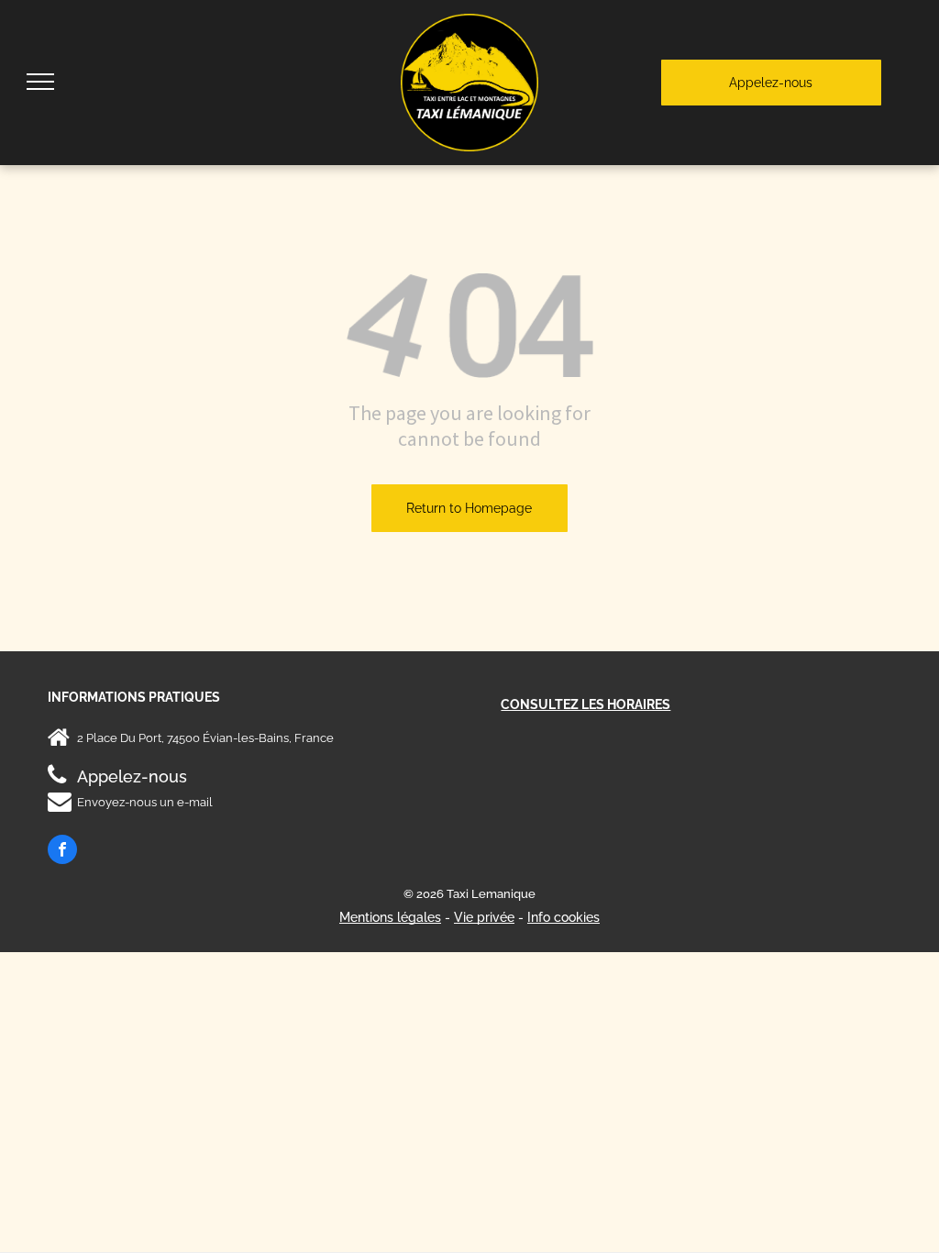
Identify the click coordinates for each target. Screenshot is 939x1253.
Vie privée (484, 917)
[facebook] (62, 852)
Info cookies (563, 917)
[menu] (40, 81)
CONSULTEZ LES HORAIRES (585, 704)
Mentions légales (390, 917)
